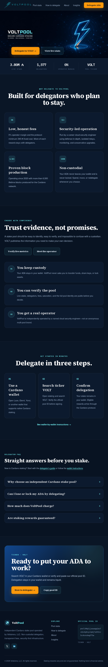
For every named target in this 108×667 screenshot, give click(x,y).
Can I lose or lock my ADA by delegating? (54, 494)
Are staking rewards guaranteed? (54, 518)
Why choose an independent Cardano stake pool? (54, 482)
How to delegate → (25, 590)
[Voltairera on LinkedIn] (14, 646)
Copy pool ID (51, 590)
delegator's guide (47, 468)
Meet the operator (47, 251)
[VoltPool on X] (7, 646)
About (66, 5)
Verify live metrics (18, 251)
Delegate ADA (94, 5)
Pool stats (37, 5)
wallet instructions (75, 468)
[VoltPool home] (17, 5)
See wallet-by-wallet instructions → (54, 424)
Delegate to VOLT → (25, 50)
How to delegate (53, 5)
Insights (76, 5)
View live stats (52, 50)
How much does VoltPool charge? (54, 506)
